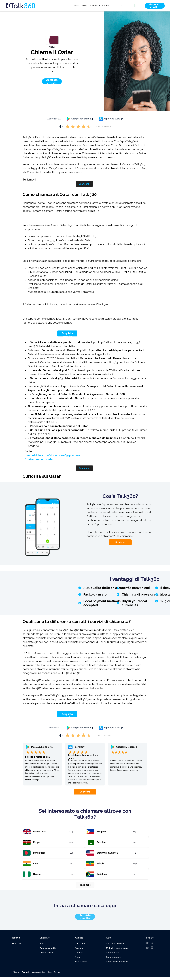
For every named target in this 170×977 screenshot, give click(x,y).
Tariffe (76, 5)
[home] (25, 5)
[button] (94, 5)
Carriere (79, 952)
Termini (25, 972)
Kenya (36, 842)
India (35, 863)
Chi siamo (80, 943)
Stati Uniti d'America (107, 853)
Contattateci (112, 952)
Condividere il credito (117, 961)
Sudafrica (102, 874)
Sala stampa (81, 961)
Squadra (79, 948)
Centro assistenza (115, 943)
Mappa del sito (38, 972)
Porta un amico (113, 957)
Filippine (101, 831)
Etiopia (100, 863)
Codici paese (46, 952)
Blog (84, 5)
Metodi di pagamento (117, 948)
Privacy (15, 972)
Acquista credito (67, 335)
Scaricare (84, 183)
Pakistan (101, 842)
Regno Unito (39, 831)
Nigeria (37, 874)
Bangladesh (39, 853)
